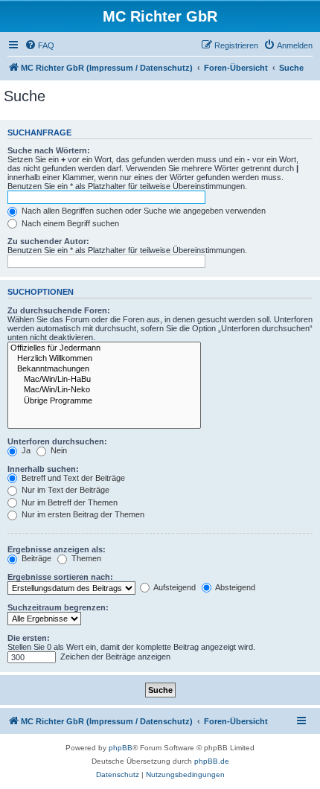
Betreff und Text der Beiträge (72, 477)
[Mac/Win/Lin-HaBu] (104, 379)
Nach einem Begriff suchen (69, 223)
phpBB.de (211, 761)
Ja (25, 450)
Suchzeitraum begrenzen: (58, 607)
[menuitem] (39, 45)
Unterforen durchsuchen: (57, 441)
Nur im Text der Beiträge (64, 489)
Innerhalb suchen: (43, 468)
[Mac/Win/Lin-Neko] (104, 390)
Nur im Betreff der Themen (68, 502)
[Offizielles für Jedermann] (104, 348)
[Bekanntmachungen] (104, 369)
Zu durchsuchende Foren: (58, 310)
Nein (57, 450)
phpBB (120, 748)
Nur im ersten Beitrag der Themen (81, 514)
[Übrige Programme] (104, 401)
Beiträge (35, 558)
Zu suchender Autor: (48, 241)
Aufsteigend (174, 587)
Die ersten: (28, 637)
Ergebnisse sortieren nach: (60, 576)
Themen (85, 558)
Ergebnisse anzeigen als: (56, 549)
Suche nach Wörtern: (48, 150)
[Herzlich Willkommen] (104, 359)
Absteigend (234, 587)
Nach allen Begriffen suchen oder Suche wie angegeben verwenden (142, 210)
